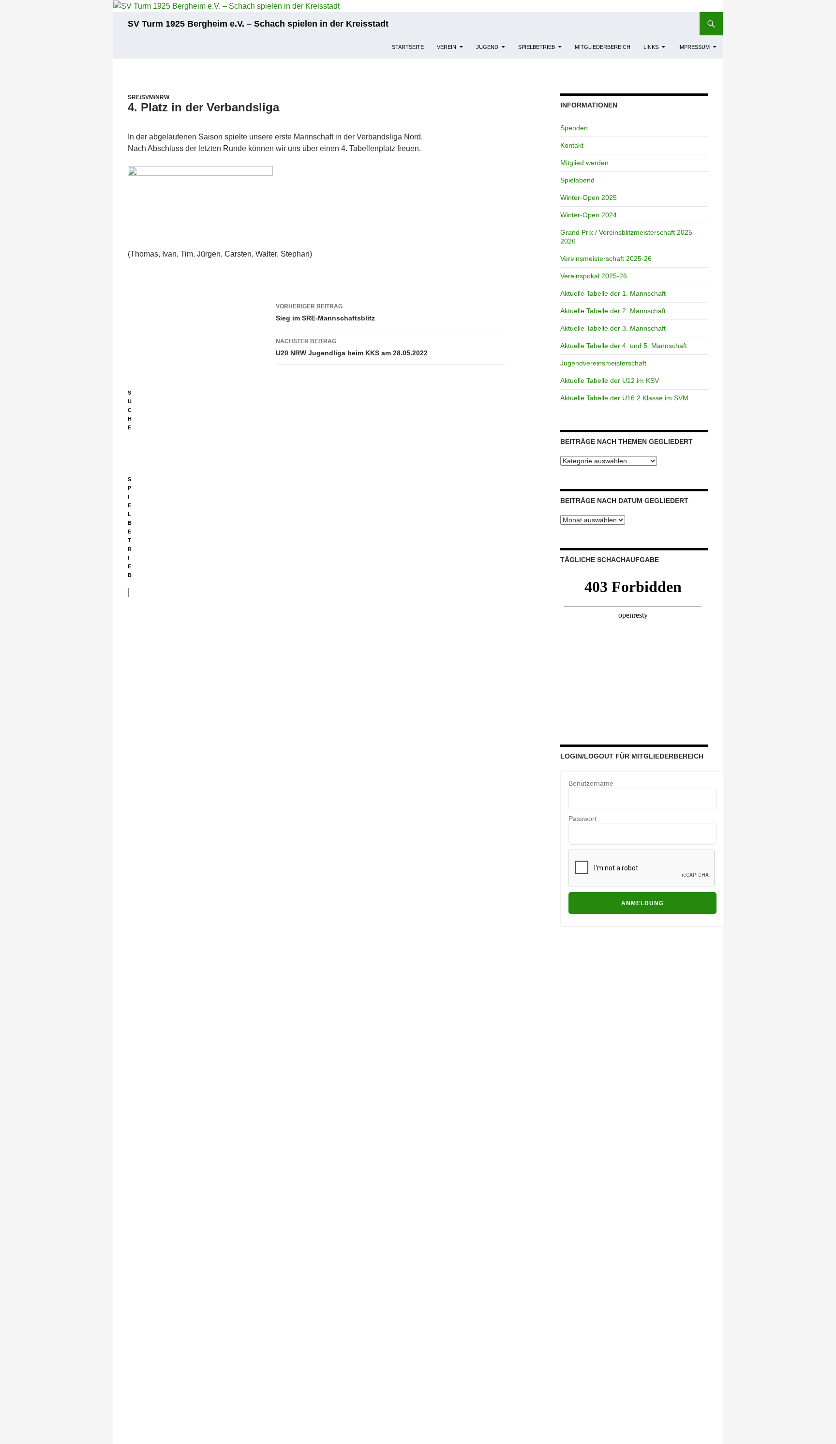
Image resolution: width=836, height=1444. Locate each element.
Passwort (582, 818)
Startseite (408, 47)
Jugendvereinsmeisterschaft (603, 363)
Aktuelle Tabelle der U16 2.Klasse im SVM (624, 398)
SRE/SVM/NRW (148, 97)
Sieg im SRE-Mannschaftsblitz (325, 312)
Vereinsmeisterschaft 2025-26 (606, 258)
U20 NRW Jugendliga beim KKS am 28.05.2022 (352, 347)
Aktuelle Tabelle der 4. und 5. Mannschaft (623, 346)
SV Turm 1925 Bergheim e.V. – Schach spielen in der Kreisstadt (258, 24)
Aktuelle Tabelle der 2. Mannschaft (613, 311)
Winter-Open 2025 (588, 197)
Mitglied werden (584, 163)
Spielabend (577, 180)
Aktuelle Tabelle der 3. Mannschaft (613, 328)
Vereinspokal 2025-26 (593, 276)
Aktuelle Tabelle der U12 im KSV (609, 380)
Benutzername (590, 783)
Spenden (574, 128)
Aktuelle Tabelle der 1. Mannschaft (613, 293)
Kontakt (571, 145)
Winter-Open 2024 (588, 215)
